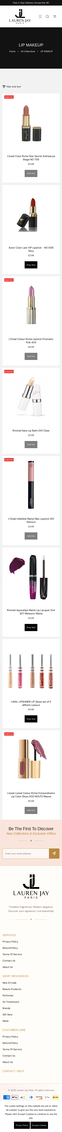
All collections (28, 51)
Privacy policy (22, 1125)
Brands (6, 1008)
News (6, 1021)
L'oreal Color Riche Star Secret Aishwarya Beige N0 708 (31, 158)
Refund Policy (10, 948)
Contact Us (9, 960)
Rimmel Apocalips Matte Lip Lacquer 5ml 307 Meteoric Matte (31, 612)
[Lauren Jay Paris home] (31, 886)
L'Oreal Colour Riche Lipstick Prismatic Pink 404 (31, 341)
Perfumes (8, 995)
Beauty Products (12, 989)
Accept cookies (39, 1125)
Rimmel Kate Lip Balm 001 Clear (31, 430)
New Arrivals (9, 982)
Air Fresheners (11, 1001)
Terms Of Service (12, 954)
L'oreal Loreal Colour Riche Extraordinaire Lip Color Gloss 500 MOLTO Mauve (31, 795)
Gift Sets (7, 1014)
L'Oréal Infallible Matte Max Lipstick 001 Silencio (31, 520)
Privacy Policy (10, 941)
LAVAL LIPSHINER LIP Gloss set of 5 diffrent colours (31, 703)
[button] (40, 16)
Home (12, 51)
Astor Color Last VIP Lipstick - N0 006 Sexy (31, 249)
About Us (8, 967)
